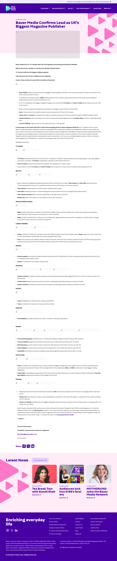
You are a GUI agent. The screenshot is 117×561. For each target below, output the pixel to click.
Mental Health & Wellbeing (99, 530)
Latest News (79, 527)
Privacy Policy (53, 521)
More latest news (39, 460)
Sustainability (79, 518)
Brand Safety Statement (98, 518)
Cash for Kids (95, 527)
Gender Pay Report (97, 521)
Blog (76, 530)
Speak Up (78, 534)
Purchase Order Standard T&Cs (59, 530)
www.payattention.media (65, 414)
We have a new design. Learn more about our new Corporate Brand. (88, 1)
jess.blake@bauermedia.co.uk (27, 434)
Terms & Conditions (55, 518)
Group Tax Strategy (55, 534)
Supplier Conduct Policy (56, 527)
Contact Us (78, 524)
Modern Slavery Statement (57, 524)
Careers (77, 521)
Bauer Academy (96, 524)
